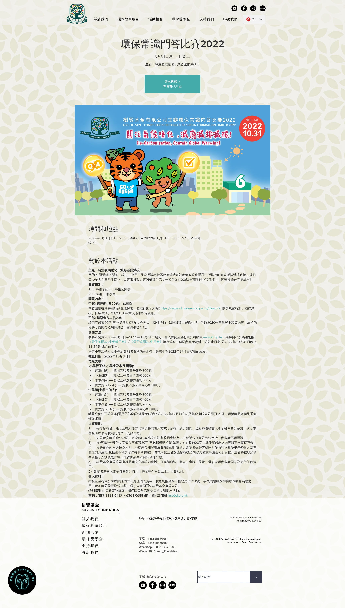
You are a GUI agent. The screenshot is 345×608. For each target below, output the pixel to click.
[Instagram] (253, 8)
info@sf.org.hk (156, 576)
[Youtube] (234, 8)
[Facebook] (244, 8)
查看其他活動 (172, 86)
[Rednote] (263, 8)
